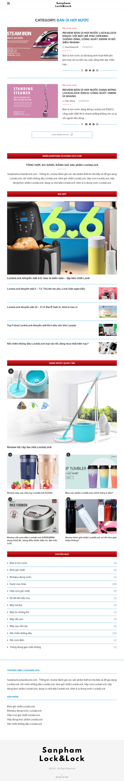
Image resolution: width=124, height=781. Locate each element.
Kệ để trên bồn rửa (63, 598)
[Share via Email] (97, 70)
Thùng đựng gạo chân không (63, 647)
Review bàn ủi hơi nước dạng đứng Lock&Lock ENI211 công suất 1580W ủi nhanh (89, 93)
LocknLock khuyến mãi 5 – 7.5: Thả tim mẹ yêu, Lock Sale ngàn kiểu (46, 289)
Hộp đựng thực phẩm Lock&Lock (25, 719)
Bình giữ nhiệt (63, 570)
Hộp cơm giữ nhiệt (63, 591)
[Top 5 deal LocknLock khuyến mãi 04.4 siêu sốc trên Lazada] (108, 330)
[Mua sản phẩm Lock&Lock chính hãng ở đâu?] (91, 472)
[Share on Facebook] (86, 70)
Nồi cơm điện (63, 640)
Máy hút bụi (63, 605)
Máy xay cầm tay (63, 626)
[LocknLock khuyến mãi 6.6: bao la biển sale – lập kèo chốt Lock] (62, 238)
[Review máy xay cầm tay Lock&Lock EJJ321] (33, 472)
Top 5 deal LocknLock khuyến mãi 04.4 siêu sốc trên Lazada (41, 325)
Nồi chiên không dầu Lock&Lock (24, 724)
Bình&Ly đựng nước (63, 577)
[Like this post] (82, 70)
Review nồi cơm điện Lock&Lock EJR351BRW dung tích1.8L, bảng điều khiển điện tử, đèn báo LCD (32, 540)
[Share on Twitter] (90, 70)
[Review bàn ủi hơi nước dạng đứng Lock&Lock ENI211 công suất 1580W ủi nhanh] (32, 101)
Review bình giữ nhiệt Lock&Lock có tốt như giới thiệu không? (91, 539)
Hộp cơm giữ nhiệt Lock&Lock (23, 715)
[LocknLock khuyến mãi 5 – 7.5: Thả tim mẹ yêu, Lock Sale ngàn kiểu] (108, 293)
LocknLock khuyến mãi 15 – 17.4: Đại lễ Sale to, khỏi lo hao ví (42, 307)
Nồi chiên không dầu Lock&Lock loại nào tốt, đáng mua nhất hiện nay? (48, 343)
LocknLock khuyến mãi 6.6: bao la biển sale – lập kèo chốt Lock (48, 278)
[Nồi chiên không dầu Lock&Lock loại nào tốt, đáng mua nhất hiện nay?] (108, 348)
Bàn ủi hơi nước (69, 28)
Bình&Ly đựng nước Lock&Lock (24, 710)
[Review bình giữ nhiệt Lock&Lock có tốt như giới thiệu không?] (91, 516)
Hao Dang (70, 101)
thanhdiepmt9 (71, 47)
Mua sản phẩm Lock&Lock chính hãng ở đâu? (89, 493)
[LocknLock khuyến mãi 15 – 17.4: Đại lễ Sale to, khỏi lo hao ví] (108, 312)
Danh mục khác (63, 584)
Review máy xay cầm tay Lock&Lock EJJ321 (30, 493)
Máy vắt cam (63, 619)
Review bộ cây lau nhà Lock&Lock (29, 447)
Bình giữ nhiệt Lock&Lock (21, 706)
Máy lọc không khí (63, 612)
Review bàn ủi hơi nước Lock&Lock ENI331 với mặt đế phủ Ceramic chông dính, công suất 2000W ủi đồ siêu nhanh (89, 37)
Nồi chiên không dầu (63, 633)
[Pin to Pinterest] (94, 70)
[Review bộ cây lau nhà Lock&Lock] (62, 407)
